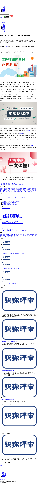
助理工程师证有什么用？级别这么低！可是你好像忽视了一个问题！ (9, 341)
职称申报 (32, 145)
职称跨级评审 (10, 184)
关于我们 (3, 30)
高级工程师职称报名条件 (20, 234)
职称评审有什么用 (7, 236)
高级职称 (3, 10)
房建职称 (12, 183)
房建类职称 (6, 183)
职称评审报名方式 (14, 189)
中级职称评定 (27, 191)
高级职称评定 (31, 191)
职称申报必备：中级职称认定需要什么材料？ (9, 203)
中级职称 (3, 9)
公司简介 (5, 31)
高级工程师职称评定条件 (4, 234)
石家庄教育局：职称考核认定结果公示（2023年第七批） (11, 201)
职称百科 (3, 7)
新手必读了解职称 (3, 188)
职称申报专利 (18, 184)
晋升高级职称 (13, 191)
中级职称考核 (32, 190)
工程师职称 (21, 133)
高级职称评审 (5, 191)
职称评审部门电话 (9, 188)
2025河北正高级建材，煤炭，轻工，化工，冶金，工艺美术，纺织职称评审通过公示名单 (16, 230)
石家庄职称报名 (4, 473)
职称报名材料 (5, 184)
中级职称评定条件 (5, 467)
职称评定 (6, 46)
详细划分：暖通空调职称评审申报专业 (8, 228)
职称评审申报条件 (21, 188)
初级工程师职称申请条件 (12, 234)
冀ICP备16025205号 (3, 479)
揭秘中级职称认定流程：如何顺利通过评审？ (9, 202)
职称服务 (1, 184)
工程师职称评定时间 (23, 235)
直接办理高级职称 (13, 190)
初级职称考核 (18, 190)
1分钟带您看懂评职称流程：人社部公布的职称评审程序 (8, 399)
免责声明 (5, 32)
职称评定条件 (4, 474)
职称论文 (3, 5)
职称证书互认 (18, 191)
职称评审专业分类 (26, 189)
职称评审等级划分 (31, 189)
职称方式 (18, 183)
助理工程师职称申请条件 (16, 235)
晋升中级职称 (9, 191)
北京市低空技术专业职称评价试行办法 (8, 229)
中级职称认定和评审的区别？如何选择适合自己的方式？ (11, 204)
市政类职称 (9, 183)
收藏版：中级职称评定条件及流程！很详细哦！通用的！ (11, 221)
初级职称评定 (22, 191)
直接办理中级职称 (7, 190)
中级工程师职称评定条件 (8, 235)
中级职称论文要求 (5, 476)
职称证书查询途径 (32, 188)
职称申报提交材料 (15, 188)
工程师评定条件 (4, 475)
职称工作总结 (14, 184)
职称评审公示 (23, 184)
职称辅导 (3, 21)
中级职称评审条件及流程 (6, 208)
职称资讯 (3, 6)
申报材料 (3, 22)
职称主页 (3, 1)
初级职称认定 (23, 190)
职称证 (28, 130)
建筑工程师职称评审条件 (28, 234)
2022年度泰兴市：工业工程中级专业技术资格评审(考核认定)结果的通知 (13, 197)
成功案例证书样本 (20, 189)
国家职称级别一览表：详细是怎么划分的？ (9, 222)
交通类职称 (2, 183)
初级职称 (3, 8)
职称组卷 (15, 183)
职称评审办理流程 (26, 188)
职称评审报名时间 (8, 189)
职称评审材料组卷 (13, 236)
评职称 (3, 472)
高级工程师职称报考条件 (30, 235)
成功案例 (3, 11)
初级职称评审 (27, 190)
